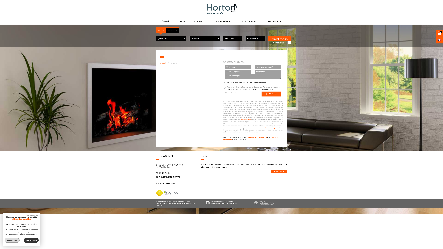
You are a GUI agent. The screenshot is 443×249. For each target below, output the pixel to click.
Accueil (165, 21)
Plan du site (159, 203)
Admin (189, 203)
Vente (161, 30)
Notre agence (274, 21)
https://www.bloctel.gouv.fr (269, 128)
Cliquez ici (279, 171)
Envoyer (271, 94)
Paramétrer (12, 240)
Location (172, 30)
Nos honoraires (178, 203)
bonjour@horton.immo (168, 176)
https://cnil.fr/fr (246, 120)
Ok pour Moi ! (31, 240)
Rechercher (280, 38)
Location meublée (221, 21)
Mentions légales (168, 203)
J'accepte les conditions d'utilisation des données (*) (247, 82)
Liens (184, 203)
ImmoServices (248, 21)
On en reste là (30, 215)
